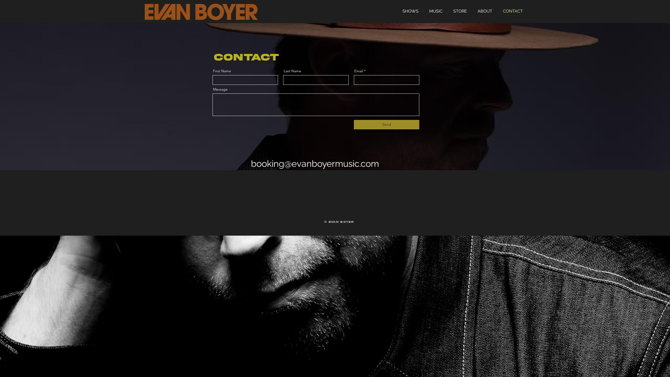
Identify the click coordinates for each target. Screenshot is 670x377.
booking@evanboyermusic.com (315, 163)
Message (220, 89)
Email (358, 71)
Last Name (292, 71)
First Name (222, 71)
